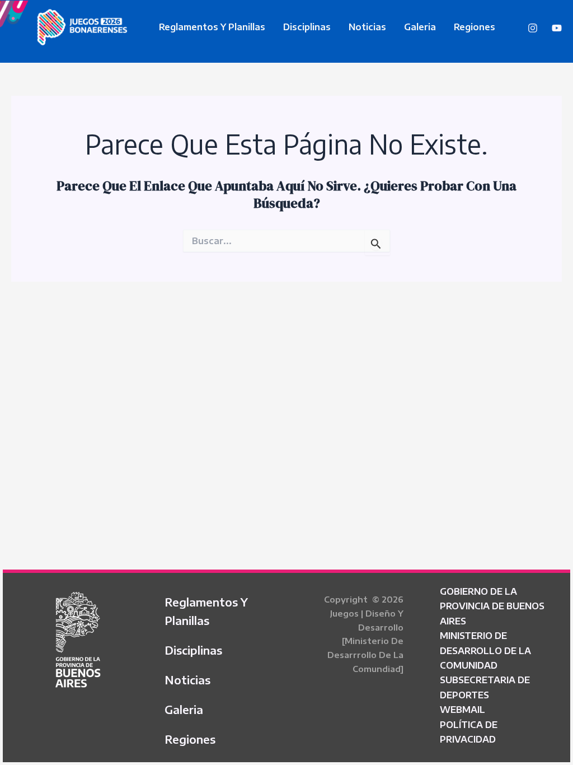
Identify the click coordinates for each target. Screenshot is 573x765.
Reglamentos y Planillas (212, 26)
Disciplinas (307, 26)
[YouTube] (557, 28)
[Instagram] (533, 28)
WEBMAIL (462, 709)
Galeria (420, 26)
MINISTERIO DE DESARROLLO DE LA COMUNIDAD (485, 650)
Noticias (367, 26)
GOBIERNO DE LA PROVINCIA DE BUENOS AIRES (492, 606)
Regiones (474, 26)
